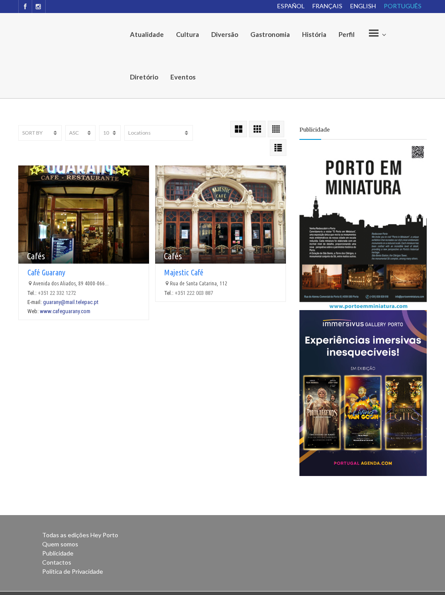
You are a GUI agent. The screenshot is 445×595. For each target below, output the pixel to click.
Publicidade (57, 553)
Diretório (144, 77)
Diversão (224, 34)
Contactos (56, 562)
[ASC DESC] (80, 133)
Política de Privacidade (72, 571)
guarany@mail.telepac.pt (71, 302)
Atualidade (147, 34)
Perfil (347, 34)
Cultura (187, 34)
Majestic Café (183, 272)
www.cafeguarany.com (65, 311)
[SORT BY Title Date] (40, 133)
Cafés (36, 256)
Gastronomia (270, 34)
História (314, 34)
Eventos (183, 77)
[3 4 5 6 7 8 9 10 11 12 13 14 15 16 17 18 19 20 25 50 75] (110, 133)
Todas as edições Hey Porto (80, 535)
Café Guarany (46, 272)
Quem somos (60, 544)
